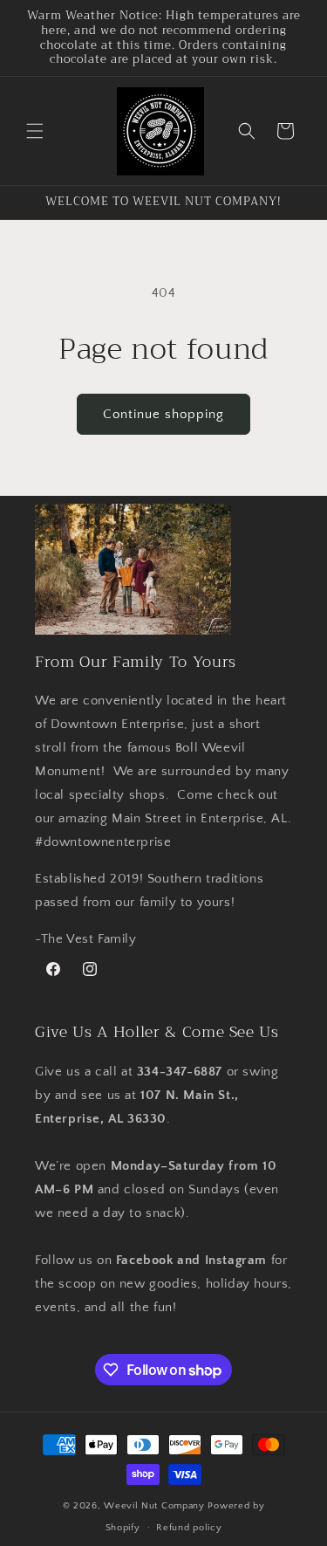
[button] (35, 131)
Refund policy (188, 1527)
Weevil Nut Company (156, 1506)
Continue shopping (163, 414)
